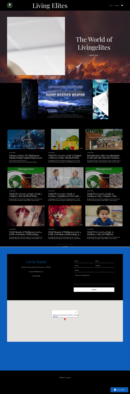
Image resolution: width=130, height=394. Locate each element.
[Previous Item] (25, 99)
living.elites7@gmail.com (36, 271)
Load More (65, 246)
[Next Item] (105, 99)
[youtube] (122, 5)
